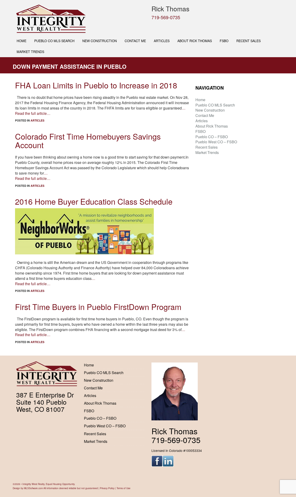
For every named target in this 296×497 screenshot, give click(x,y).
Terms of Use (123, 488)
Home (21, 40)
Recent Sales (248, 40)
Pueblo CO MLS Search (54, 40)
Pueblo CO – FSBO (211, 136)
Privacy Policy (107, 488)
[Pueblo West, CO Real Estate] (80, 19)
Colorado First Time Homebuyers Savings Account (88, 140)
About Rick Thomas (194, 40)
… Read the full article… (32, 175)
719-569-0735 (165, 17)
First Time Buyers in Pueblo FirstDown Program (98, 306)
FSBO (224, 40)
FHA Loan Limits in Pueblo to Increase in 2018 (96, 85)
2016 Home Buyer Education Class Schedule (94, 201)
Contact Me (135, 40)
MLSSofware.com (33, 488)
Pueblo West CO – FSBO (216, 141)
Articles (162, 40)
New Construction (99, 40)
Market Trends (30, 51)
